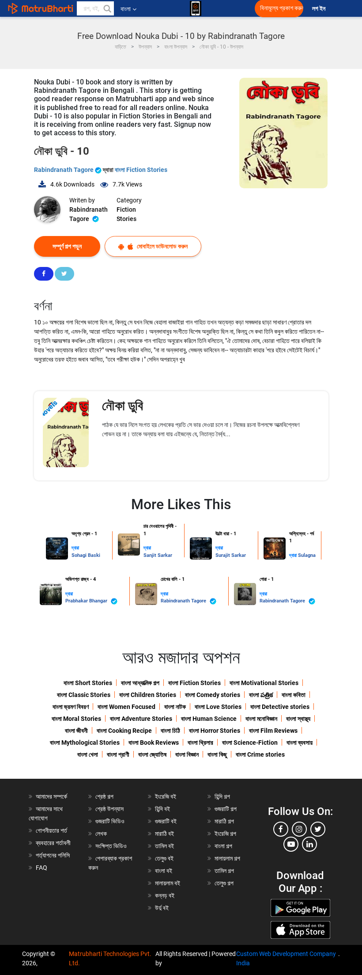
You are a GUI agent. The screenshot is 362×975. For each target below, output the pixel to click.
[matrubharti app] (195, 8)
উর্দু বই (162, 907)
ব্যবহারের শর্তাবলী (53, 842)
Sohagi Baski (86, 555)
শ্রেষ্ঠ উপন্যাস (109, 808)
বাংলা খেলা (87, 754)
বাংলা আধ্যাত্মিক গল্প (140, 682)
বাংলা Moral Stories (76, 718)
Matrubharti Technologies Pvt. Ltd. (110, 958)
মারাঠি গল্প (224, 821)
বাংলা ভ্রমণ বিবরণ (71, 706)
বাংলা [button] (126, 8)
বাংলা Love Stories (218, 706)
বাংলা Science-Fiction (250, 742)
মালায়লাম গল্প (227, 858)
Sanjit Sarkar (157, 555)
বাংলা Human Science (209, 718)
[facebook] (280, 829)
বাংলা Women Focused (126, 706)
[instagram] (299, 829)
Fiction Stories (126, 214)
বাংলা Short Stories (88, 682)
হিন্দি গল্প (222, 796)
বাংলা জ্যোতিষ (152, 754)
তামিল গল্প (224, 870)
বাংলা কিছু (217, 754)
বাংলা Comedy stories (212, 694)
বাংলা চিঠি (170, 730)
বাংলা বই (163, 870)
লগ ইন (319, 8)
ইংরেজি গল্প (225, 833)
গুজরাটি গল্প (226, 808)
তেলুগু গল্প (224, 883)
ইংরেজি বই (165, 796)
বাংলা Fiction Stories (141, 169)
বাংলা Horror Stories (214, 730)
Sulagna (307, 555)
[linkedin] (309, 844)
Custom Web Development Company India (286, 958)
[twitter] (317, 829)
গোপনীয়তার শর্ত (51, 830)
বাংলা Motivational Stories (264, 682)
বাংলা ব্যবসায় (300, 742)
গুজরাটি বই (166, 821)
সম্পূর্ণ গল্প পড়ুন (67, 246)
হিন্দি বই (162, 808)
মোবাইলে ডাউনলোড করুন (162, 246)
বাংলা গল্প (223, 845)
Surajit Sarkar (230, 555)
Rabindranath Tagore (64, 169)
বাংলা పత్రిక (261, 694)
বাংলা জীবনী (76, 730)
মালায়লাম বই (167, 883)
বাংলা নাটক (175, 706)
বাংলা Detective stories (279, 706)
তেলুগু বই (164, 858)
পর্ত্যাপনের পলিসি (53, 855)
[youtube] (290, 844)
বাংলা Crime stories (260, 754)
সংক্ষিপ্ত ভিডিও (111, 845)
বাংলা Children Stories (147, 694)
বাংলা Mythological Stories (85, 742)
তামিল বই (164, 845)
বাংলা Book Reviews (153, 742)
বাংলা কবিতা (293, 694)
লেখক (101, 833)
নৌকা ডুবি (122, 405)
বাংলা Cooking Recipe (124, 730)
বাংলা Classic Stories (83, 694)
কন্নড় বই (164, 895)
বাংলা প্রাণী (118, 754)
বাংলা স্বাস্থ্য (298, 718)
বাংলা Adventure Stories (141, 718)
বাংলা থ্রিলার (200, 742)
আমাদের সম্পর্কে (51, 796)
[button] (107, 8)
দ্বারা (75, 548)
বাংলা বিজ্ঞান (187, 754)
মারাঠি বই (164, 833)
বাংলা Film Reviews (273, 730)
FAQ (41, 867)
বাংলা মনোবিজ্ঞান (261, 718)
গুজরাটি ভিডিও (109, 821)
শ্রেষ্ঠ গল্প (104, 796)
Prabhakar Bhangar (87, 601)
